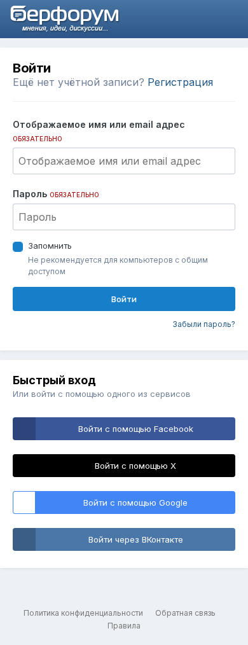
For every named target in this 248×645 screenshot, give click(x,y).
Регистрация (180, 82)
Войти (124, 299)
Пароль (56, 193)
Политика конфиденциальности (83, 613)
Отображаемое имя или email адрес (99, 130)
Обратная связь (185, 613)
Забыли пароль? (203, 324)
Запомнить (50, 245)
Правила (124, 625)
